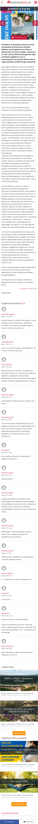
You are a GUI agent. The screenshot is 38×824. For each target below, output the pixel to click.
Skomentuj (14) (20, 37)
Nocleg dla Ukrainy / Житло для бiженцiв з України (19, 750)
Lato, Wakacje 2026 (19, 781)
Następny (35, 23)
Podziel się (10, 822)
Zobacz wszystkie (19, 804)
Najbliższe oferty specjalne (13, 738)
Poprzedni (3, 23)
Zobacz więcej (19, 733)
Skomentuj (29, 822)
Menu (36, 2)
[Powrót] (2, 2)
